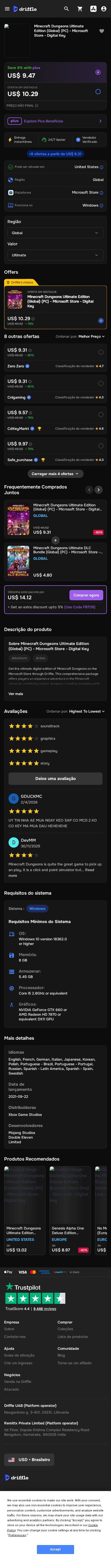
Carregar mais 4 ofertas (52, 473)
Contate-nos (15, 1336)
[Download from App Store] (93, 9)
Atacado (11, 1389)
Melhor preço (89, 336)
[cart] (80, 9)
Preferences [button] (17, 1535)
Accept (55, 1549)
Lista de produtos (73, 1336)
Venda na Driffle (17, 1381)
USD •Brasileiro (34, 1459)
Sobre (9, 1329)
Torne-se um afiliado (75, 1363)
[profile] (104, 9)
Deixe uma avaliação (55, 778)
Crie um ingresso (18, 1363)
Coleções (65, 1329)
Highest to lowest (85, 711)
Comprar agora (86, 595)
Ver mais (16, 693)
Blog (61, 1355)
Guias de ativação (19, 1355)
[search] (67, 9)
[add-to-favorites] (102, 31)
